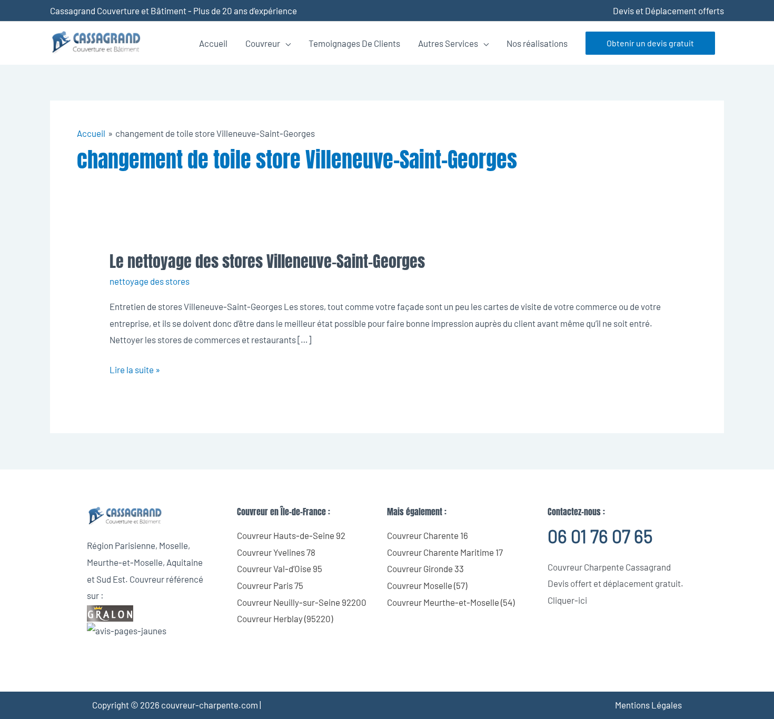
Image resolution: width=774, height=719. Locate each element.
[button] (650, 43)
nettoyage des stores (150, 281)
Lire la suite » (135, 368)
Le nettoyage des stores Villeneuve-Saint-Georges (267, 261)
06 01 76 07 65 (600, 536)
